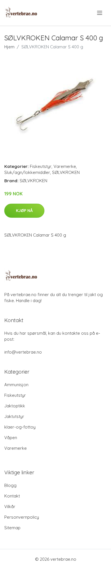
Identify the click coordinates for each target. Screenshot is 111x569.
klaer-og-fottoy (20, 427)
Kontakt (12, 496)
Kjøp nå (24, 210)
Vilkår (9, 506)
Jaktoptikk (14, 406)
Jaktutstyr (14, 416)
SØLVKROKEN (66, 172)
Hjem (9, 46)
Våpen (10, 437)
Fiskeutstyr (41, 166)
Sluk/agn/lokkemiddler (27, 172)
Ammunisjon (16, 384)
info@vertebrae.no (23, 352)
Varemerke (65, 166)
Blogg (10, 485)
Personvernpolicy (21, 517)
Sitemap (12, 527)
